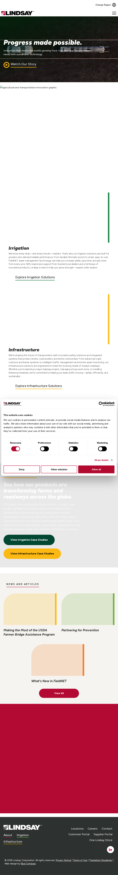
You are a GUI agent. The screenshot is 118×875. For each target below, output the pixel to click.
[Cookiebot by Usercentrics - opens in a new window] (101, 404)
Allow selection (59, 469)
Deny (21, 469)
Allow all (96, 469)
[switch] (44, 448)
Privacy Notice (63, 860)
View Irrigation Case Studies (29, 539)
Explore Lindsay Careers (31, 749)
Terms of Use (80, 860)
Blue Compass (28, 863)
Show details (101, 460)
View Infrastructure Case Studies (32, 553)
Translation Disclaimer (100, 860)
